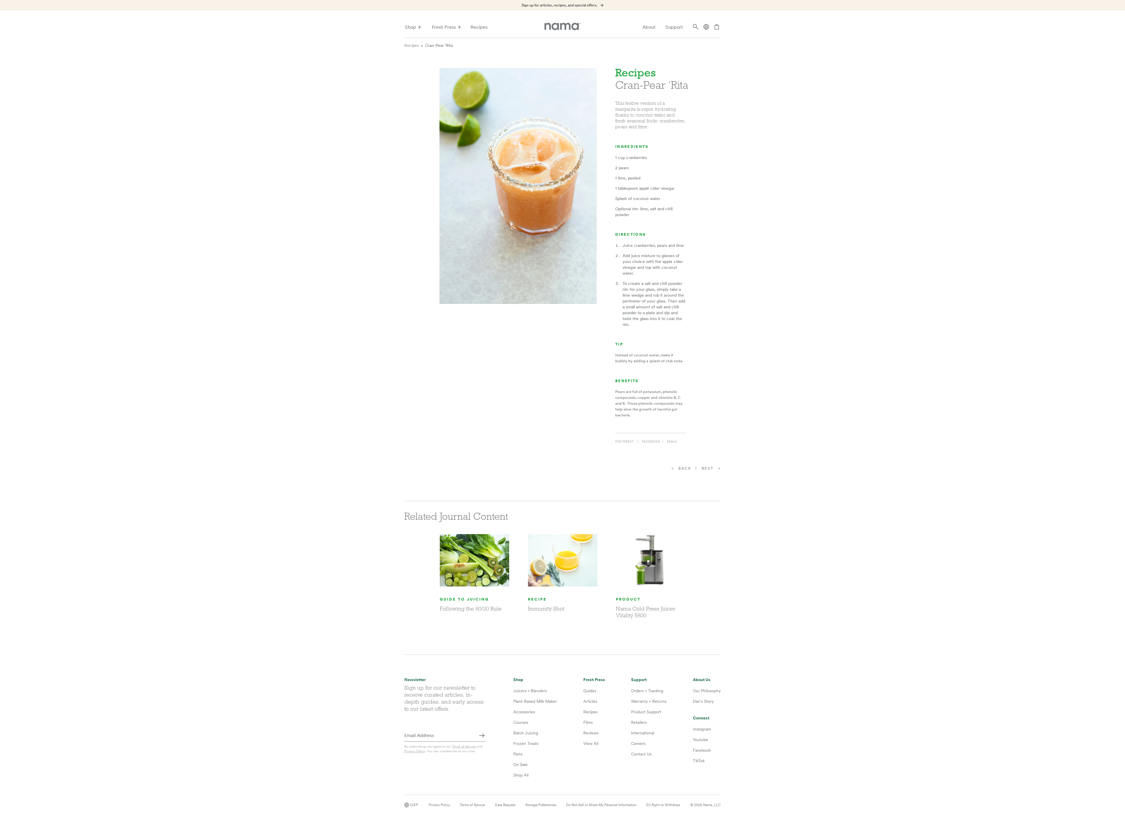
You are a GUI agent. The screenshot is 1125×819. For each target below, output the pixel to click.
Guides (589, 690)
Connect (701, 718)
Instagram (702, 729)
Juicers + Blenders (530, 690)
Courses (520, 722)
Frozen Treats (525, 743)
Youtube (700, 739)
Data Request (505, 805)
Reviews (591, 733)
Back (685, 468)
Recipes (479, 27)
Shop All (521, 775)
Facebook (702, 750)
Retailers (639, 722)
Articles (590, 701)
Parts (517, 754)
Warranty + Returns (649, 701)
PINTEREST (624, 442)
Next (708, 468)
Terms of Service (464, 746)
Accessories (524, 711)
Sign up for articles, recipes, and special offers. (559, 5)
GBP (414, 805)
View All (590, 743)
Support (674, 27)
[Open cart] (716, 27)
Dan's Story (703, 701)
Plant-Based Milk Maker (535, 701)
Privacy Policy (414, 751)
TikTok (699, 760)
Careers (638, 743)
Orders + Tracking (647, 690)
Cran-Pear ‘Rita (439, 45)
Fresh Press (444, 27)
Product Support (646, 711)
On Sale (520, 764)
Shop (410, 27)
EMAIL (672, 442)
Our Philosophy (707, 690)
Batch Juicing (525, 733)
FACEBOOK (651, 442)
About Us (701, 680)
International (642, 733)
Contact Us (641, 754)
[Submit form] (481, 735)
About (649, 27)
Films (588, 722)
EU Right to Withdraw (663, 805)
